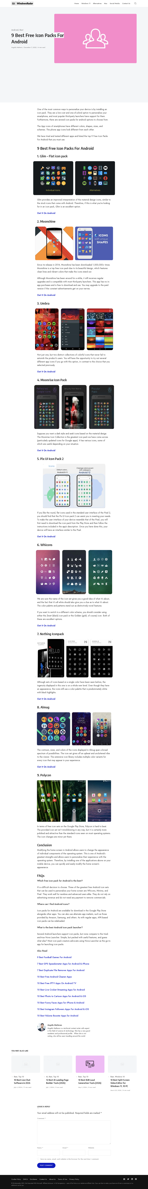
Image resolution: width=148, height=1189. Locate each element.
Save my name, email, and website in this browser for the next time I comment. (69, 1159)
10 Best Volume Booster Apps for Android (57, 1015)
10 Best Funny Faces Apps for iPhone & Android (60, 1002)
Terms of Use (62, 1179)
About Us (52, 1179)
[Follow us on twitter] (128, 1179)
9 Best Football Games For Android (54, 957)
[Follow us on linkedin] (132, 1179)
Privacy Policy (74, 1179)
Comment (41, 1118)
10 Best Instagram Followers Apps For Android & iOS (63, 1009)
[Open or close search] (135, 3)
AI (47, 1076)
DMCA (25, 1179)
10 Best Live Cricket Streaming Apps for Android (61, 989)
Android (14, 30)
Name (40, 1148)
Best (21, 30)
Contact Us (43, 1179)
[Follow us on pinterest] (135, 1179)
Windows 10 (120, 1076)
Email (65, 1148)
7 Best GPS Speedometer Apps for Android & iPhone (63, 963)
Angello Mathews (17, 47)
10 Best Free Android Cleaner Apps (54, 976)
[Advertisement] (74, 79)
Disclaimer (33, 1179)
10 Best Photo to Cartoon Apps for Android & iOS (61, 996)
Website (91, 1148)
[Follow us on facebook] (125, 1179)
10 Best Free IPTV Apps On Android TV (56, 983)
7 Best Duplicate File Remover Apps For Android (60, 970)
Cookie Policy (16, 1179)
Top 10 (21, 1076)
